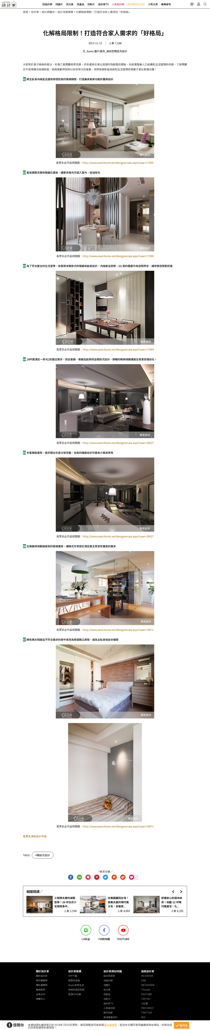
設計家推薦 (74, 971)
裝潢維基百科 (110, 1017)
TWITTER (146, 1012)
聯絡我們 (40, 989)
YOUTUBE (146, 994)
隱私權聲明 (41, 985)
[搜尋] (205, 4)
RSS (143, 1017)
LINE (143, 980)
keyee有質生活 (76, 985)
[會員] (198, 4)
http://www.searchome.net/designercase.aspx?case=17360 (117, 163)
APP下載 (72, 975)
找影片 (91, 4)
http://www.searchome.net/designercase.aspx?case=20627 (118, 443)
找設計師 (47, 4)
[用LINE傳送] (79, 877)
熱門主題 (108, 1012)
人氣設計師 (118, 4)
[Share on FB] (71, 877)
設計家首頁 (109, 975)
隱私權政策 (110, 1025)
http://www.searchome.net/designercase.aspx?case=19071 (118, 630)
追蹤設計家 (147, 971)
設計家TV (103, 4)
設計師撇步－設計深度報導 (57, 12)
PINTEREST (147, 1008)
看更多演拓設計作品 (35, 836)
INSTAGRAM (147, 985)
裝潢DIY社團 (74, 994)
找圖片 (59, 4)
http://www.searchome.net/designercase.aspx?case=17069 (118, 349)
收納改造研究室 (76, 989)
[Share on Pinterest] (97, 877)
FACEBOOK (147, 975)
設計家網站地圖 (113, 971)
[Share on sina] (123, 877)
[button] (173, 891)
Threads (145, 989)
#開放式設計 (42, 855)
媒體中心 (40, 998)
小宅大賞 (153, 4)
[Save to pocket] (88, 877)
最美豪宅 (166, 4)
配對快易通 (74, 980)
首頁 (25, 12)
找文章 (70, 4)
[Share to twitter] (105, 877)
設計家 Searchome (9, 5)
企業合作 (40, 994)
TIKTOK (145, 998)
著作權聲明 (41, 980)
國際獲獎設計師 (136, 4)
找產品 (80, 4)
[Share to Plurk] (114, 877)
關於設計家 (42, 971)
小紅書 (144, 1003)
